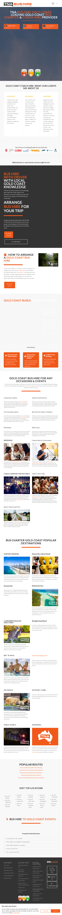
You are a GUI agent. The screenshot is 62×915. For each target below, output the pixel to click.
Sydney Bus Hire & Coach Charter (37, 867)
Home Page (6, 865)
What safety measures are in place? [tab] (16, 845)
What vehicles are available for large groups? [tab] (18, 842)
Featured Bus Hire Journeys (22, 891)
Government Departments (21, 870)
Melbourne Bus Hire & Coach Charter (38, 872)
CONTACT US (53, 878)
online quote (22, 270)
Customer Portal (7, 878)
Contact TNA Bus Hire (8, 875)
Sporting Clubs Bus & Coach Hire (23, 875)
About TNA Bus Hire (8, 867)
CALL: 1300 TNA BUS (52, 870)
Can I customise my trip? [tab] (13, 852)
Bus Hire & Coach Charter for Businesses (23, 884)
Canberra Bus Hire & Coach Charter (37, 894)
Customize (45, 911)
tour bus (21, 272)
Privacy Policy (16, 912)
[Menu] (52, 3)
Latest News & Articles (9, 873)
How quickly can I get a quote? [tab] (14, 838)
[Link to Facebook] (57, 3)
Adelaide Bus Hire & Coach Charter (37, 885)
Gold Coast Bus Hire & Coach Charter (38, 890)
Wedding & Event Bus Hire (23, 866)
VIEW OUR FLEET (49, 335)
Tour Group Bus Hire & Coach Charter (23, 879)
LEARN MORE (16, 241)
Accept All (55, 911)
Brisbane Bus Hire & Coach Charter (37, 876)
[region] (31, 909)
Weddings (8, 440)
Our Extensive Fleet (8, 870)
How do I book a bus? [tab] (12, 848)
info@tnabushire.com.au (52, 885)
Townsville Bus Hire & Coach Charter (37, 899)
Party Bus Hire (21, 887)
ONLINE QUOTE (9, 234)
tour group (19, 499)
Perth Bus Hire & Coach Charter (38, 881)
